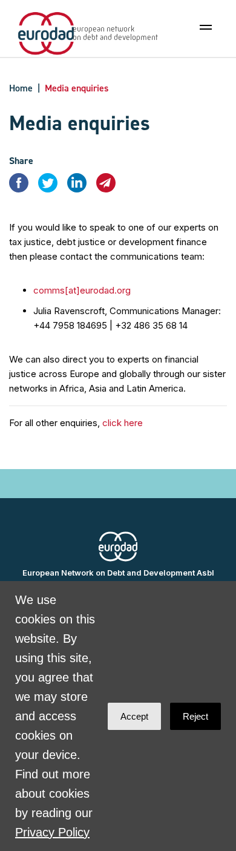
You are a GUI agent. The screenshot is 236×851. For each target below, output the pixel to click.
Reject (195, 716)
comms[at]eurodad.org (82, 290)
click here (122, 423)
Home (21, 88)
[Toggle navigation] (206, 27)
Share (21, 160)
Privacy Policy (52, 832)
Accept (134, 716)
